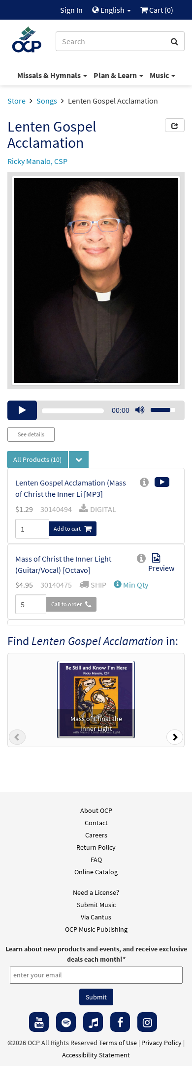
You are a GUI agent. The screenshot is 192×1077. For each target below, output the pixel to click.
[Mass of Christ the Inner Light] (96, 698)
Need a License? (96, 892)
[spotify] (66, 1022)
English (112, 10)
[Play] (22, 410)
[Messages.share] (175, 125)
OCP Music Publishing (96, 929)
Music (160, 75)
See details (31, 434)
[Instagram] (147, 1022)
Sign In (71, 10)
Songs (46, 101)
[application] (96, 410)
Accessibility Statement (96, 1054)
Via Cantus (96, 917)
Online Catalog (96, 871)
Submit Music (96, 904)
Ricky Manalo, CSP (37, 161)
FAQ (96, 859)
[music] (93, 1022)
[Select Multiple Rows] (79, 459)
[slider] (157, 407)
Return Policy (96, 847)
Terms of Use (118, 1042)
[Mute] (139, 410)
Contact (96, 822)
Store (16, 101)
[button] (131, 585)
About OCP (96, 810)
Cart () (160, 10)
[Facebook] (120, 1022)
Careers (96, 835)
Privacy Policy (161, 1042)
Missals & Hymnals (49, 75)
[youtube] (39, 1022)
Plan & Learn (116, 75)
